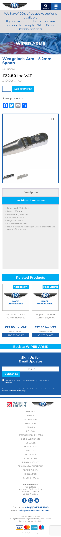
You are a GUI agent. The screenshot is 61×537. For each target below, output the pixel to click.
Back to (30, 346)
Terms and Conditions (30, 466)
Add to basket (23, 89)
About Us (30, 450)
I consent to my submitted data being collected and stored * (27, 381)
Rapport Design (34, 533)
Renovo (30, 431)
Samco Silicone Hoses (31, 435)
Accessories (30, 419)
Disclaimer (30, 474)
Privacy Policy (16, 391)
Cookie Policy (30, 470)
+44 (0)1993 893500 (36, 507)
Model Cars (30, 447)
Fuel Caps (30, 423)
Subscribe (11, 373)
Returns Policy (30, 478)
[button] (53, 119)
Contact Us (30, 458)
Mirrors (30, 412)
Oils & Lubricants (30, 439)
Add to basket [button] (16, 335)
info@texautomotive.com (34, 510)
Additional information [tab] (30, 200)
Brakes (31, 427)
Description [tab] (30, 192)
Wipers (30, 415)
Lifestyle (30, 443)
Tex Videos (30, 454)
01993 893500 (30, 29)
